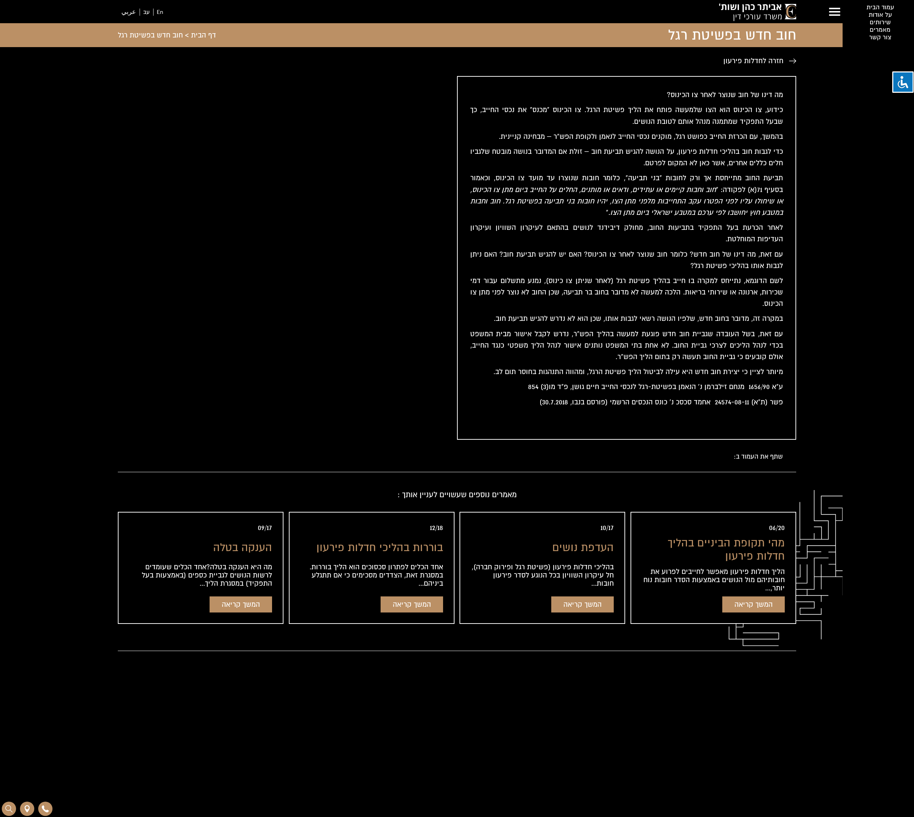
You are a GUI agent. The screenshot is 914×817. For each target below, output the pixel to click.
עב (146, 12)
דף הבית (203, 35)
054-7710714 (318, 718)
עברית (512, 713)
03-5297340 (312, 730)
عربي (128, 12)
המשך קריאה (753, 604)
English (541, 713)
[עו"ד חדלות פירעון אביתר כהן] (757, 14)
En (160, 12)
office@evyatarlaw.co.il (314, 743)
